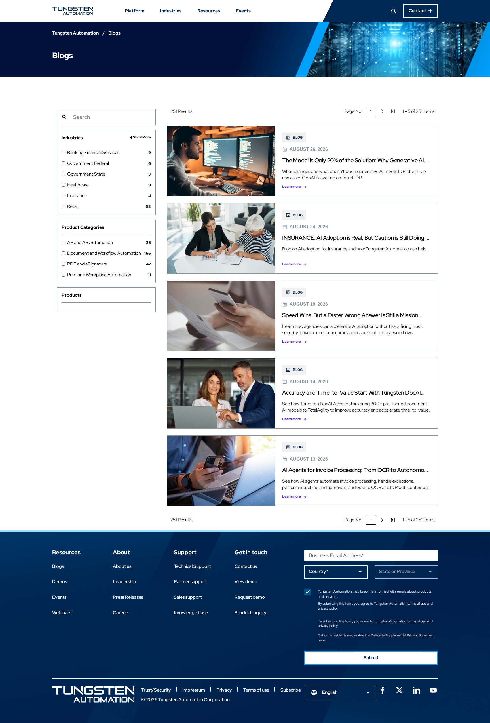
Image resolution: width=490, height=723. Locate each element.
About (121, 552)
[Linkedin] (416, 689)
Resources (208, 11)
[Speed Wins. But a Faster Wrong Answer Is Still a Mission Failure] (302, 316)
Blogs (58, 566)
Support (185, 552)
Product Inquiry (251, 613)
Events (243, 11)
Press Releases (128, 597)
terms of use (416, 603)
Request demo (250, 597)
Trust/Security (156, 690)
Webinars (61, 613)
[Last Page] (393, 111)
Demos (59, 582)
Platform (134, 11)
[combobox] (341, 692)
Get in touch (251, 552)
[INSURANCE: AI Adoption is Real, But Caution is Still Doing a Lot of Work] (302, 238)
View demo (246, 582)
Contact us (246, 566)
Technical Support (192, 566)
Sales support (188, 597)
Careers (121, 613)
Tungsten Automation (75, 33)
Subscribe (290, 690)
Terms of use (256, 690)
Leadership (124, 582)
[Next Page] (382, 111)
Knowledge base (191, 613)
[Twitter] (399, 689)
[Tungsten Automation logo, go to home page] (93, 694)
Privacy (224, 690)
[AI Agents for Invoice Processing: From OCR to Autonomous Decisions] (302, 471)
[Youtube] (433, 689)
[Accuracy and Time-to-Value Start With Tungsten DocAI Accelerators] (302, 393)
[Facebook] (382, 689)
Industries (170, 11)
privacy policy (327, 608)
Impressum (193, 690)
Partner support (190, 582)
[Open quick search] (394, 10)
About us (122, 566)
